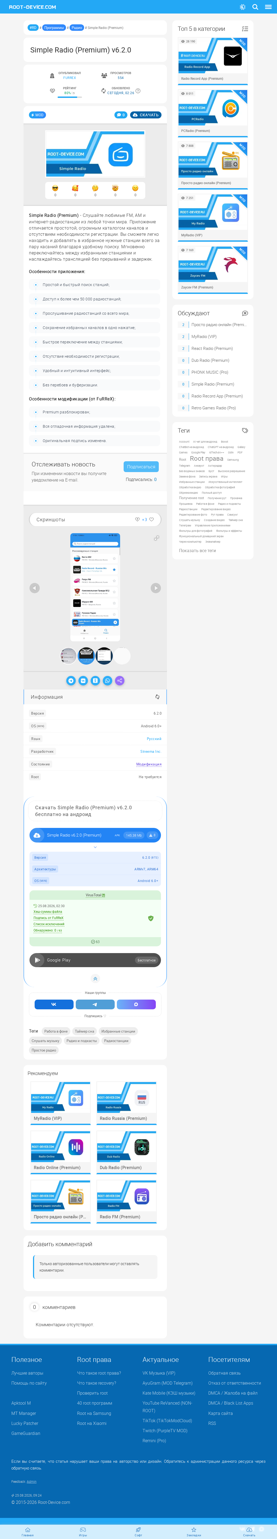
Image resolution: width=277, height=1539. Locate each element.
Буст (211, 471)
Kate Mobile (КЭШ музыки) (169, 1393)
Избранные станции (118, 1031)
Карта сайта (220, 1413)
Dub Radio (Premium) (210, 360)
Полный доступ (212, 492)
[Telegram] (71, 680)
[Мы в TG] (95, 1004)
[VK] (83, 680)
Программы (54, 27)
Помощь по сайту (29, 1383)
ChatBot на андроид (191, 447)
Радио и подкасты (82, 1040)
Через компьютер (190, 541)
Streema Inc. (150, 751)
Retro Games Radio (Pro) (214, 407)
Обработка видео (190, 487)
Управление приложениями (212, 525)
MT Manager (23, 1413)
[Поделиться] (119, 680)
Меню (268, 3)
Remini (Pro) (154, 1441)
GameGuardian (25, 1433)
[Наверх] (95, 978)
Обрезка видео (188, 492)
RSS (212, 1423)
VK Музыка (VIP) (159, 1373)
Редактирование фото (193, 514)
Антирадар (215, 465)
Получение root (191, 498)
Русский (154, 738)
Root (182, 459)
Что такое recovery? (96, 1383)
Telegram (184, 465)
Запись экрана (208, 476)
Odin (231, 452)
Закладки (194, 1535)
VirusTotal (94, 895)
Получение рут (217, 498)
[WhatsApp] (107, 680)
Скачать (149, 114)
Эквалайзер (212, 541)
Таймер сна (84, 1031)
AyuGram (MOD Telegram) (168, 1383)
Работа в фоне (56, 1031)
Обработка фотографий (220, 487)
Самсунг (232, 514)
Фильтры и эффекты (229, 530)
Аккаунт (199, 465)
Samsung (233, 459)
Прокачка (236, 498)
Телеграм (185, 525)
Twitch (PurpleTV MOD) (165, 1431)
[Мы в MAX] (136, 1004)
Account (184, 441)
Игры (224, 476)
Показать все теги (197, 550)
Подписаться (141, 466)
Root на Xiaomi (92, 1423)
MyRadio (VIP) (204, 336)
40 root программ (94, 1403)
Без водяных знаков (192, 471)
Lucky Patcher (24, 1423)
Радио (77, 27)
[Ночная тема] (243, 7)
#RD (33, 27)
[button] (156, 538)
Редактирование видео (216, 509)
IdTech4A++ (216, 452)
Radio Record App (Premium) (217, 396)
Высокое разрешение (231, 471)
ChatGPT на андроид (221, 447)
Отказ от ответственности (234, 1383)
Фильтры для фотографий (195, 530)
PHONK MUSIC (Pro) (210, 372)
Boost (224, 441)
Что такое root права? (99, 1373)
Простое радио (44, 1050)
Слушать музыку (45, 1040)
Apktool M (21, 1403)
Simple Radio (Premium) (213, 384)
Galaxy (241, 447)
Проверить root (92, 1393)
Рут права (217, 514)
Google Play (198, 452)
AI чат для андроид (205, 441)
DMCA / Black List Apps (230, 1403)
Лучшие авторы (27, 1373)
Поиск (255, 3)
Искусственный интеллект (225, 481)
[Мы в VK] (54, 1004)
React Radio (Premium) (212, 348)
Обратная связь (224, 1373)
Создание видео (214, 520)
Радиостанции (116, 1040)
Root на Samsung (94, 1413)
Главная (28, 1535)
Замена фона (187, 476)
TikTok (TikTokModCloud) (167, 1421)
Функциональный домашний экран (201, 536)
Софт (138, 1535)
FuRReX (69, 77)
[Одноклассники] (95, 680)
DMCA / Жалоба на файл (233, 1393)
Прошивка (185, 503)
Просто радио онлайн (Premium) (221, 324)
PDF (240, 452)
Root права (206, 458)
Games (183, 452)
